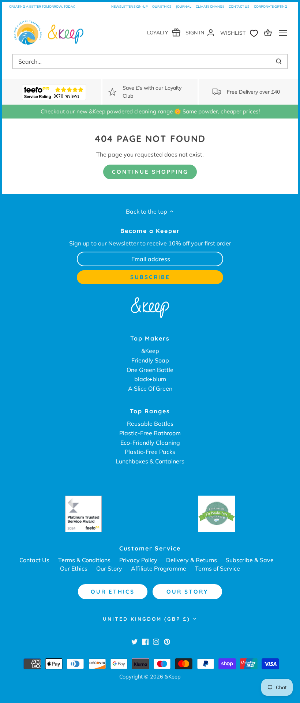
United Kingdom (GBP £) (146, 619)
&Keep (150, 350)
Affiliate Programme (158, 568)
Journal (183, 6)
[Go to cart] (268, 32)
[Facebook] (145, 641)
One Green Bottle (150, 369)
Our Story (109, 568)
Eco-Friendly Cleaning (150, 442)
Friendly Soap (150, 360)
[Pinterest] (167, 641)
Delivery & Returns (191, 560)
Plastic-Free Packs (150, 451)
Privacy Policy (138, 560)
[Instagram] (156, 641)
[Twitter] (134, 641)
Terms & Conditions (84, 560)
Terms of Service (217, 568)
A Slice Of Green (150, 388)
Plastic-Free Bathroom (150, 433)
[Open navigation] (283, 33)
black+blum (150, 379)
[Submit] (278, 61)
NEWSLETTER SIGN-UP (129, 6)
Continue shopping (150, 171)
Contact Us (239, 6)
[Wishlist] (241, 32)
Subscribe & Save (250, 560)
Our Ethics (162, 6)
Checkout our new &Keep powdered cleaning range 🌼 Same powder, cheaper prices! (150, 111)
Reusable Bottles (150, 423)
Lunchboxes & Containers (150, 461)
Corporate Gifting (270, 6)
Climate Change (210, 6)
